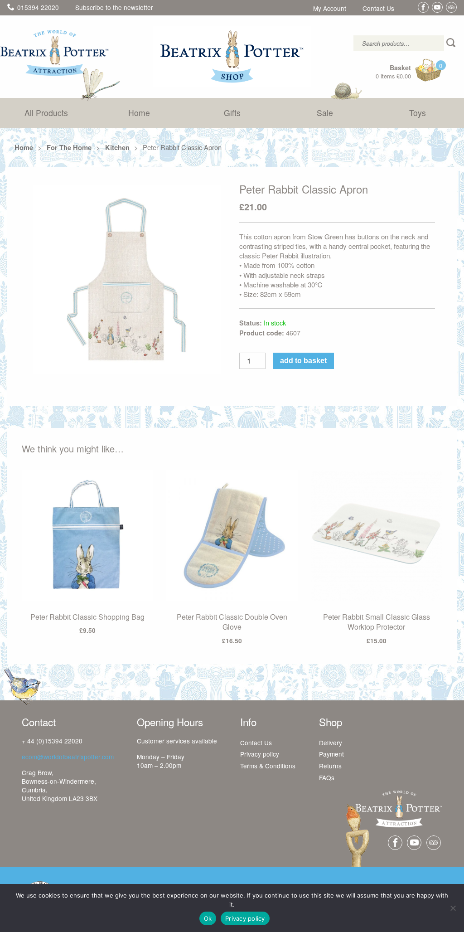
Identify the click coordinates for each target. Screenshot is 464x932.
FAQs (326, 778)
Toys (417, 112)
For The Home (69, 147)
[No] (452, 908)
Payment (331, 754)
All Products (46, 112)
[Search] (452, 43)
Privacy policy (259, 754)
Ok (208, 918)
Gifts (232, 112)
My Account (329, 8)
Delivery (330, 743)
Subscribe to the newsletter (114, 7)
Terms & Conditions (267, 766)
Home (139, 112)
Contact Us (378, 8)
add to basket (303, 360)
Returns (330, 766)
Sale (325, 112)
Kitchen (117, 147)
